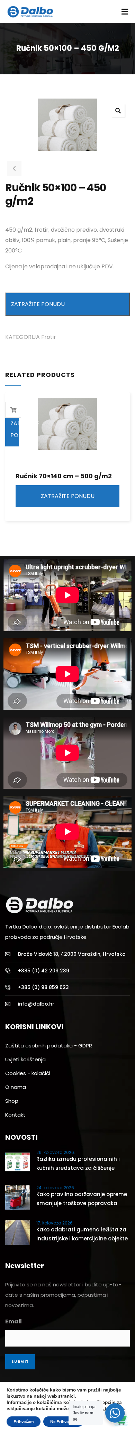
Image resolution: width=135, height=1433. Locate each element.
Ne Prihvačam (63, 1421)
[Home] (39, 905)
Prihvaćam (24, 1421)
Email (13, 1321)
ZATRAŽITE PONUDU (38, 304)
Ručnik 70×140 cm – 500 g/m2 (64, 476)
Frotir (48, 337)
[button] (118, 110)
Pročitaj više (13, 410)
